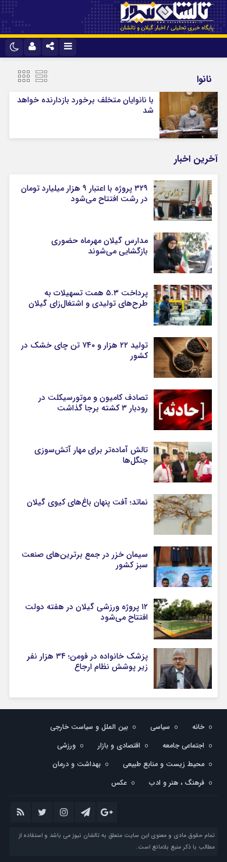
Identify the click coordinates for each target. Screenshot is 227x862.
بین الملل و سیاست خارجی (89, 726)
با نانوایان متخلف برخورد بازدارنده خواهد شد (85, 105)
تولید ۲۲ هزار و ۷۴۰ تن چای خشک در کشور (84, 350)
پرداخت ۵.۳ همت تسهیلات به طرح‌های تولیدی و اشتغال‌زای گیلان (88, 298)
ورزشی (66, 745)
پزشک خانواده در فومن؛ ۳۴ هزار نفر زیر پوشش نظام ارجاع (87, 661)
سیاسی (160, 726)
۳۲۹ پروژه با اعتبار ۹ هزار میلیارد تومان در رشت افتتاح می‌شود (84, 193)
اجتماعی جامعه (183, 745)
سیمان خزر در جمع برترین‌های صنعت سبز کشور (85, 559)
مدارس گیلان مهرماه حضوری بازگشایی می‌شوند (99, 245)
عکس (119, 782)
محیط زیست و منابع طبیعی (163, 764)
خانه (198, 726)
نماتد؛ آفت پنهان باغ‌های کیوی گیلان (87, 502)
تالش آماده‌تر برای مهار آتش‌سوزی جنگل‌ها (91, 455)
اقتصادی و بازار (119, 745)
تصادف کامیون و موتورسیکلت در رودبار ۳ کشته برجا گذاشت (93, 402)
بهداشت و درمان (76, 764)
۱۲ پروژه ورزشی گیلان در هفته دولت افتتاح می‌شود (86, 612)
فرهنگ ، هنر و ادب (176, 782)
